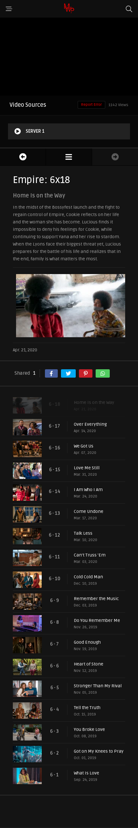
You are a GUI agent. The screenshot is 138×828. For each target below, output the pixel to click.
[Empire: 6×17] (23, 156)
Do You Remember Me (97, 620)
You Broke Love (89, 729)
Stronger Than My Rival (98, 686)
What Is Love (86, 773)
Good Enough (87, 642)
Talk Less (83, 533)
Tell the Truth (87, 707)
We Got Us (83, 446)
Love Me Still (86, 468)
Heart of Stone (88, 664)
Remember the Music (96, 598)
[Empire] (68, 156)
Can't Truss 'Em (90, 555)
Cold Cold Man (88, 577)
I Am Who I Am (88, 489)
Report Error (91, 104)
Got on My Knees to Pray (99, 751)
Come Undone (88, 511)
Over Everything (90, 424)
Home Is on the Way (94, 402)
